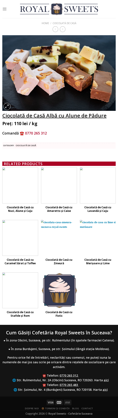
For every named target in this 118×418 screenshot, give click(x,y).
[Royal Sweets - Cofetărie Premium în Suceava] (59, 9)
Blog (75, 408)
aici (106, 380)
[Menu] (4, 9)
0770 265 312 (69, 375)
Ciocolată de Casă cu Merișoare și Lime (97, 261)
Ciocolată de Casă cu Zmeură (58, 261)
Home (45, 23)
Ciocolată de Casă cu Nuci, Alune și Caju (20, 209)
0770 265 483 (69, 385)
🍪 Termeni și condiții (55, 408)
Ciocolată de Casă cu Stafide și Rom (20, 314)
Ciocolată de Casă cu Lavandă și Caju (97, 209)
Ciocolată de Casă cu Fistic (58, 314)
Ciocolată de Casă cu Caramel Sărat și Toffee (20, 261)
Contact (87, 408)
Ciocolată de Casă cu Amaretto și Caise (58, 209)
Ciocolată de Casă (64, 23)
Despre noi (32, 408)
